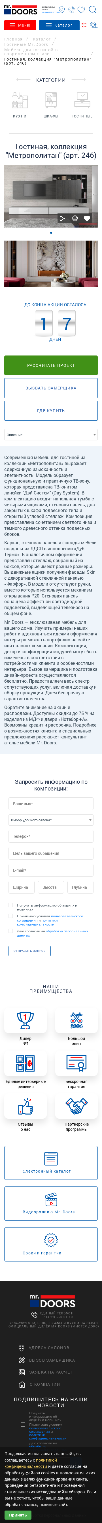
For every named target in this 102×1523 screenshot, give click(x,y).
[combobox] (51, 434)
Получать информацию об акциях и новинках (47, 907)
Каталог (42, 39)
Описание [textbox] (14, 434)
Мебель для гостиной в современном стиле (31, 52)
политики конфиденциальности (37, 922)
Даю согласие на (52, 933)
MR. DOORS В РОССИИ (51, 12)
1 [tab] (51, 233)
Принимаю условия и (50, 920)
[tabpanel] (51, 196)
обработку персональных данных (52, 933)
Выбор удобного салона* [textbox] (31, 820)
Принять (18, 1515)
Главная (13, 39)
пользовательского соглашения (45, 1430)
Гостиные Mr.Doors (26, 44)
